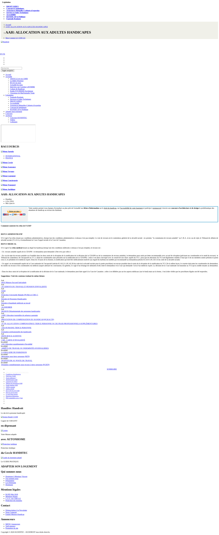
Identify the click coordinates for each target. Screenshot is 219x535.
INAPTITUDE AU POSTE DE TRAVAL (16, 361)
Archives (8, 116)
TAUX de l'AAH (11, 376)
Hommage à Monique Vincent (16, 476)
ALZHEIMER (6, 307)
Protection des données (13, 501)
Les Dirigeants (10, 483)
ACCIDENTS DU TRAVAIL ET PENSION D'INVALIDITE (24, 287)
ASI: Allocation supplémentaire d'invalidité (16, 344)
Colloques (13, 122)
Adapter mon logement (13, 112)
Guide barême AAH (12, 385)
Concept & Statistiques (15, 8)
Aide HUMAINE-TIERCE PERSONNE (16, 328)
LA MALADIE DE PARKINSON (14, 352)
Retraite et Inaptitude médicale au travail (15, 303)
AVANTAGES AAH (11, 380)
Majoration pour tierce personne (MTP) (15, 356)
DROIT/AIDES (12, 6)
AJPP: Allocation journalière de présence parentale (19, 315)
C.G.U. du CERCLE (13, 499)
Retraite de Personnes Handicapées (14, 299)
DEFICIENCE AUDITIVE (11, 336)
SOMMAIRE (112, 369)
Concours (8, 114)
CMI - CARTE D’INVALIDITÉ (13, 340)
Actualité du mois (16, 85)
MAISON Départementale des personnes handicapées (20, 311)
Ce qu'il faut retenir (12, 394)
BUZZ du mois (15, 83)
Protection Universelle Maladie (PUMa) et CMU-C (19, 295)
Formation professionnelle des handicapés (16, 332)
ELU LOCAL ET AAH (12, 391)
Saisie (3, 291)
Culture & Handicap (17, 89)
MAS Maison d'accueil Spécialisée (13, 282)
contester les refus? (11, 381)
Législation (9, 95)
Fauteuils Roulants (13, 19)
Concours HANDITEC (18, 118)
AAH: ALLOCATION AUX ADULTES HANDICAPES (26, 27)
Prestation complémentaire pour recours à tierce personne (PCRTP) (25, 365)
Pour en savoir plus (12, 392)
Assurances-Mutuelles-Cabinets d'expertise (22, 11)
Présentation (9, 481)
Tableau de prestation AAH (14, 383)
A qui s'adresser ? (11, 378)
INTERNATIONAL (12, 156)
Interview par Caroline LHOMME (22, 87)
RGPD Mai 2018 (11, 494)
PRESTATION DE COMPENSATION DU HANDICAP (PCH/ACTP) (27, 319)
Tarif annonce (10, 526)
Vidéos (12, 120)
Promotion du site (11, 528)
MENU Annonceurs (12, 524)
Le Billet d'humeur (16, 81)
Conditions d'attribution (13, 374)
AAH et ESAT (10, 389)
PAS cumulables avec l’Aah (14, 398)
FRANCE (9, 158)
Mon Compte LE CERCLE (15, 38)
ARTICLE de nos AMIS (19, 79)
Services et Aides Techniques (17, 13)
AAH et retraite (10, 387)
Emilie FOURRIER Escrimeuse (21, 91)
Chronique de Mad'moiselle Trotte (22, 93)
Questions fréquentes (12, 396)
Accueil (8, 25)
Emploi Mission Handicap (14, 514)
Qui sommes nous (11, 479)
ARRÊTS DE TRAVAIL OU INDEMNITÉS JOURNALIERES (25, 348)
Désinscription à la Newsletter (16, 510)
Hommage (9, 485)
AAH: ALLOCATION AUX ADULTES (17, 372)
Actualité (8, 77)
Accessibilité (11, 15)
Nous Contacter (11, 512)
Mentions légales (11, 496)
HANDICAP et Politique (15, 17)
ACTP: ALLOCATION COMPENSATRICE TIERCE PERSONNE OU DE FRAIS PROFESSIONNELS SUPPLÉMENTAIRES (49, 324)
